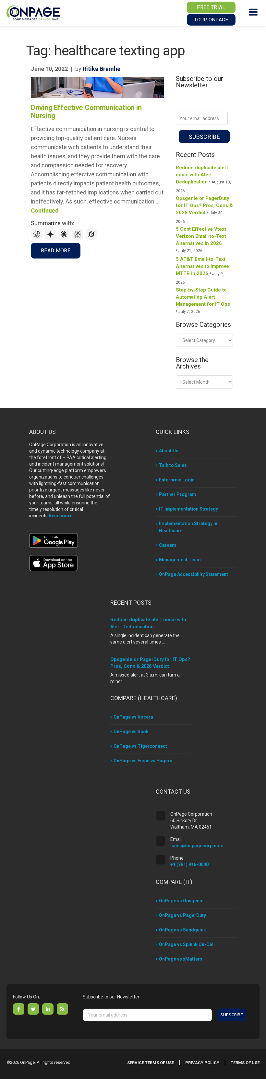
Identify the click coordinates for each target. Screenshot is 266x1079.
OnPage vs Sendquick (182, 929)
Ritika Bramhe (101, 68)
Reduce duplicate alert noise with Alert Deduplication (202, 175)
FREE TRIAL (211, 7)
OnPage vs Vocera (133, 717)
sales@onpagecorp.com (197, 845)
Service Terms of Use (150, 1062)
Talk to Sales (173, 465)
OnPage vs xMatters (180, 959)
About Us (168, 450)
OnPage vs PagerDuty (182, 915)
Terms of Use (245, 1062)
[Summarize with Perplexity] (78, 238)
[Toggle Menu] (253, 12)
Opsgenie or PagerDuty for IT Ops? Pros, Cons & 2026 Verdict (204, 205)
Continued (45, 210)
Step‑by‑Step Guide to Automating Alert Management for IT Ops (203, 297)
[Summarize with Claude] (65, 238)
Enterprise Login (177, 479)
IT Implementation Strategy (188, 509)
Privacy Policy (202, 1062)
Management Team (180, 559)
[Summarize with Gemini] (51, 238)
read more (55, 251)
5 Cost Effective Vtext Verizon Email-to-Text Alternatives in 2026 (201, 236)
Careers (167, 545)
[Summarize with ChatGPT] (37, 238)
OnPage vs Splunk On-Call (187, 944)
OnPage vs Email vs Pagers (143, 760)
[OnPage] (33, 12)
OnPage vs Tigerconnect (140, 746)
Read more (60, 515)
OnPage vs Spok (131, 731)
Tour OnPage (211, 20)
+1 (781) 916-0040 (189, 864)
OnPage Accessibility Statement (193, 574)
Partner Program (177, 494)
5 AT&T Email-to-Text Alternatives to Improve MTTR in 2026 (202, 266)
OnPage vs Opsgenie (181, 900)
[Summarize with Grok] (91, 238)
